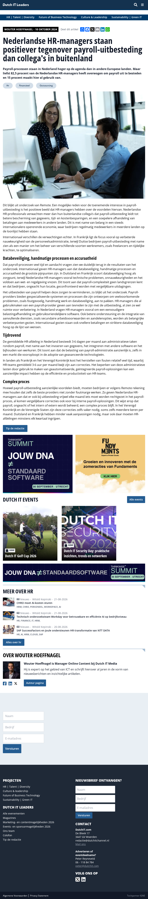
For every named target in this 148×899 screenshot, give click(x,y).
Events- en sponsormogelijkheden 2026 (26, 826)
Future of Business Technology (21, 795)
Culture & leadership (15, 791)
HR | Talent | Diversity (16, 786)
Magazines (9, 818)
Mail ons (80, 844)
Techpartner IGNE (136, 895)
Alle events (136, 499)
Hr (7, 85)
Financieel (24, 85)
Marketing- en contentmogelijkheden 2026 (28, 822)
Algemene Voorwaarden (15, 895)
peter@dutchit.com (87, 866)
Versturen (12, 749)
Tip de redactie (15, 428)
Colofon (7, 835)
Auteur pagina (35, 683)
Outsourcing (46, 85)
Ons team (9, 831)
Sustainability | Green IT (17, 799)
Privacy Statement (39, 895)
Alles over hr (13, 642)
